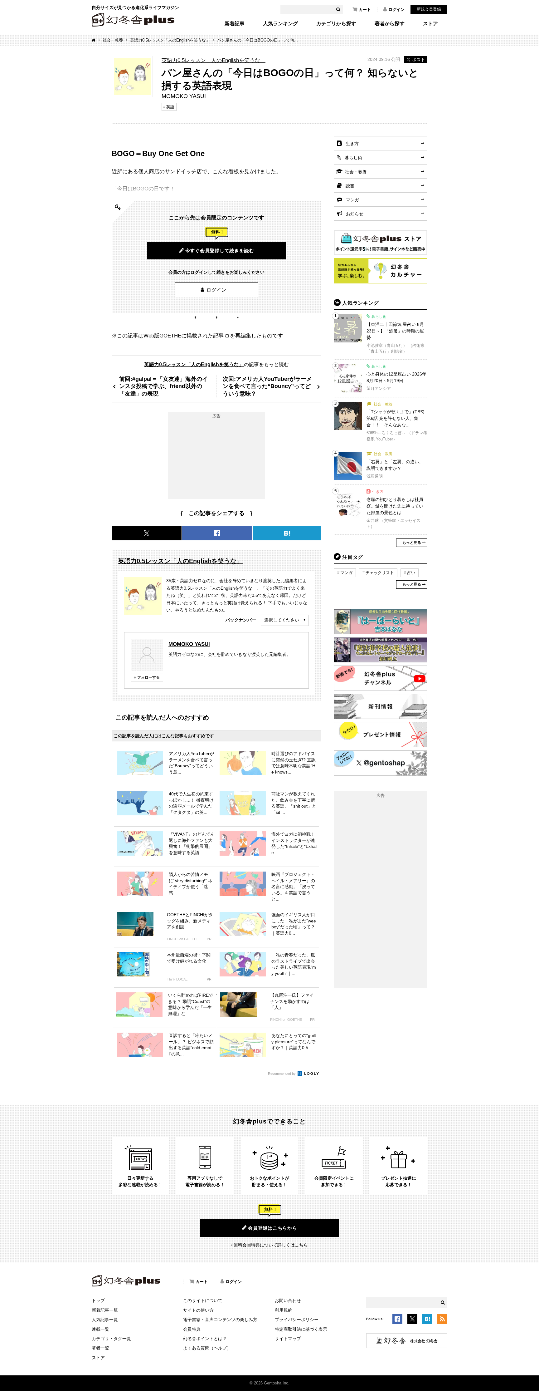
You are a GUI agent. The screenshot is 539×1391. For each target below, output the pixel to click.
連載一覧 (100, 1329)
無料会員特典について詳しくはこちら (271, 1244)
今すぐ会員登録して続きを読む (219, 250)
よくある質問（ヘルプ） (207, 1347)
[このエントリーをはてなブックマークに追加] (427, 1320)
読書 (350, 185)
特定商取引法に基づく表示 (301, 1329)
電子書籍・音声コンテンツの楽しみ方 (220, 1319)
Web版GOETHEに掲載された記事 (183, 335)
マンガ (352, 199)
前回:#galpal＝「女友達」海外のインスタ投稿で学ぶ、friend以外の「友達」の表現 (163, 386)
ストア (430, 23)
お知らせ (354, 213)
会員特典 (192, 1329)
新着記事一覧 (105, 1310)
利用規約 (283, 1310)
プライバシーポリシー (296, 1319)
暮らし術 (353, 157)
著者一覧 (100, 1347)
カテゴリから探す (336, 23)
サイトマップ (288, 1338)
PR (209, 939)
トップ (98, 1300)
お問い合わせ (288, 1300)
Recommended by (282, 1073)
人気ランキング (280, 23)
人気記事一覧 (105, 1319)
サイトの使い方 (198, 1310)
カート (365, 9)
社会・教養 (113, 40)
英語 (170, 107)
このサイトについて (202, 1300)
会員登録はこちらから (272, 1228)
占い (411, 572)
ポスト (418, 59)
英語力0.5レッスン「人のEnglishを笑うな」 (170, 40)
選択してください (281, 619)
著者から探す (390, 23)
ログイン (396, 9)
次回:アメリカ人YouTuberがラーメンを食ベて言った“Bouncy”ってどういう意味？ (267, 386)
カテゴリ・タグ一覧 (111, 1338)
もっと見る (411, 542)
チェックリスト (380, 572)
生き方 (352, 143)
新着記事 (235, 23)
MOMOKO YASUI (189, 644)
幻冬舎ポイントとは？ (205, 1338)
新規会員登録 (429, 9)
